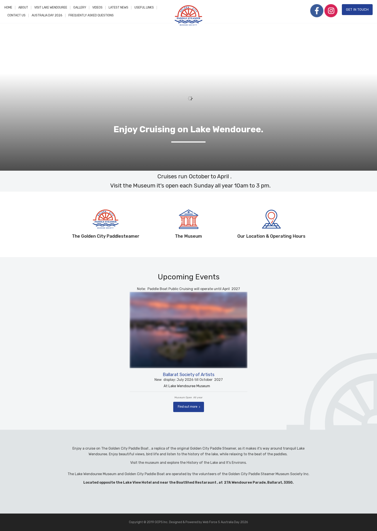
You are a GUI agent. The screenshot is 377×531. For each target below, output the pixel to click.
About (23, 7)
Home (8, 7)
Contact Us (16, 15)
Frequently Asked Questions (91, 15)
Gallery (79, 7)
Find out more (187, 407)
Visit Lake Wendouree (50, 7)
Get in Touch (357, 10)
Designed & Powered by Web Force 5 (194, 522)
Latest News (118, 7)
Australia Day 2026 (47, 15)
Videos (97, 7)
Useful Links (144, 7)
